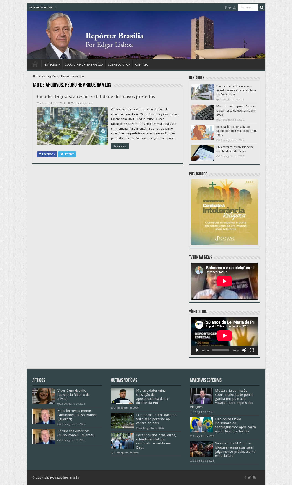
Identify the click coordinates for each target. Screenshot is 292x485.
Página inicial (35, 64)
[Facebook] (225, 7)
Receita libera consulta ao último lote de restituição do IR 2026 (236, 131)
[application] (224, 336)
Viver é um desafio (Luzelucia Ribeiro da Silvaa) (73, 394)
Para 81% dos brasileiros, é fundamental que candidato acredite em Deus (156, 441)
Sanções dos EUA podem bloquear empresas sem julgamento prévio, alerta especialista (235, 449)
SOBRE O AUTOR (119, 64)
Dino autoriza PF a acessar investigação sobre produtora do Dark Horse (236, 90)
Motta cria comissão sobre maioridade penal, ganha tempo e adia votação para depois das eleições (221, 398)
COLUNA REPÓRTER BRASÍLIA (84, 64)
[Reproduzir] (197, 350)
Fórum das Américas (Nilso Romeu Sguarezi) (75, 433)
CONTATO (142, 64)
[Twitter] (230, 7)
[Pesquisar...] (261, 7)
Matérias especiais (82, 103)
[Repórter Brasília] (146, 35)
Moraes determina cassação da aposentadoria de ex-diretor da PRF (152, 396)
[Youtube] (234, 7)
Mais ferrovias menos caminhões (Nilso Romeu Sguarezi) (77, 415)
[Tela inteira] (251, 350)
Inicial (39, 76)
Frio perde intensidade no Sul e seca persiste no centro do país (156, 419)
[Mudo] (244, 350)
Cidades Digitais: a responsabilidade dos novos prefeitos (96, 96)
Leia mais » (120, 146)
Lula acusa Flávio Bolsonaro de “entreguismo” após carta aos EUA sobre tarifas (235, 425)
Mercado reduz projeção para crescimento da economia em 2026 (236, 110)
